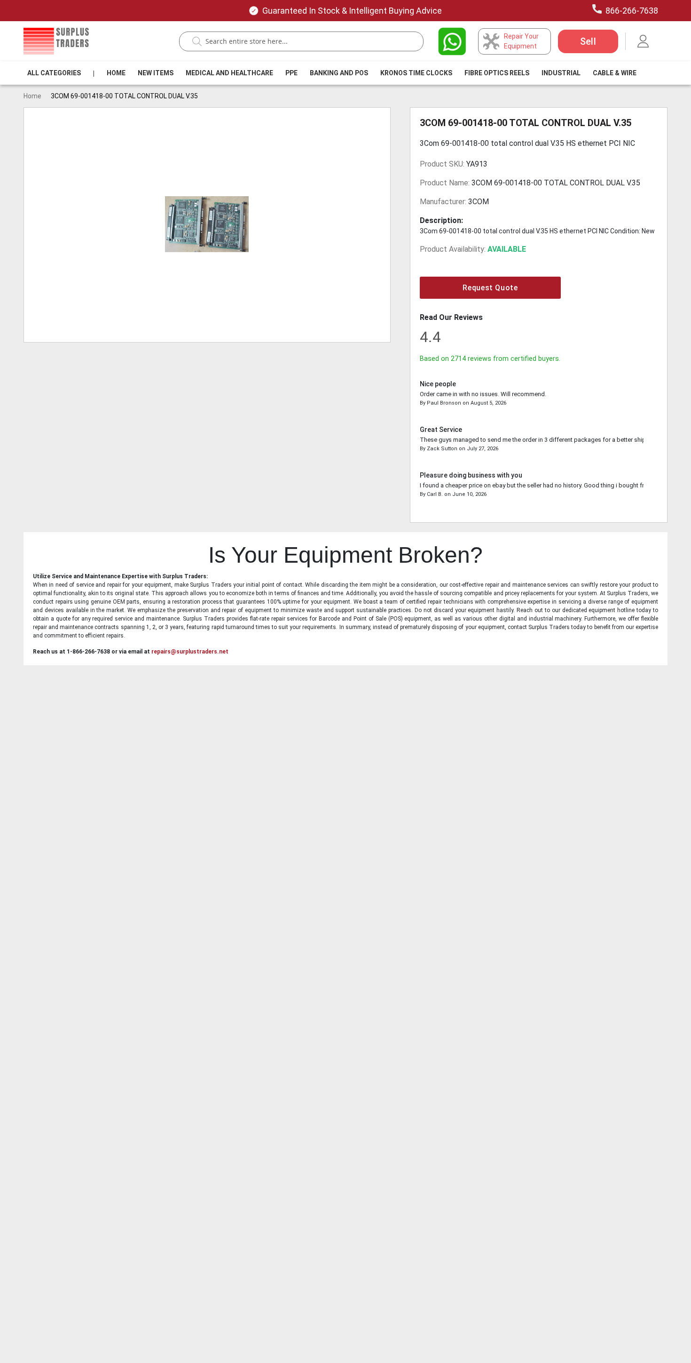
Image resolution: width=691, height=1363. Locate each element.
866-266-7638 (631, 11)
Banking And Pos (339, 73)
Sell (588, 41)
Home (116, 73)
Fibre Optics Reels (496, 73)
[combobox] (306, 41)
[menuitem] (54, 73)
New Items (155, 73)
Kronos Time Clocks (416, 73)
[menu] (334, 73)
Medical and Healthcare (229, 73)
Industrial (561, 73)
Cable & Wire (614, 73)
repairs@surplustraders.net (189, 651)
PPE (291, 73)
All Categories (54, 73)
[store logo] (56, 41)
